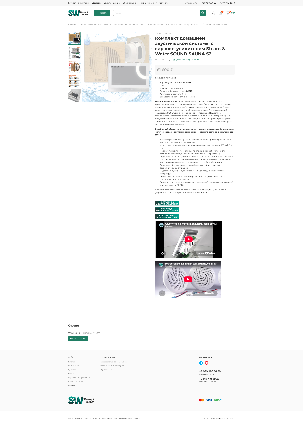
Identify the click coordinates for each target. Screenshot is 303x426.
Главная (72, 24)
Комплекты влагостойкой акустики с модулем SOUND (174, 24)
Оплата (107, 3)
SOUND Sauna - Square (216, 24)
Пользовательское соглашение (113, 362)
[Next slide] (74, 98)
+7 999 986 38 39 (208, 3)
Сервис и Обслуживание (125, 3)
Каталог (72, 3)
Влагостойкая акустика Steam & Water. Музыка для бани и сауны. (112, 24)
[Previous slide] (86, 67)
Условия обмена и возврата (112, 366)
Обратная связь (106, 370)
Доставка (96, 3)
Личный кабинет (148, 3)
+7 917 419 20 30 (227, 3)
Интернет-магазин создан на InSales (219, 418)
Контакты (163, 3)
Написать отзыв (78, 338)
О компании (84, 3)
